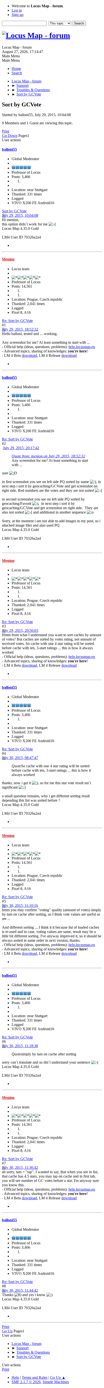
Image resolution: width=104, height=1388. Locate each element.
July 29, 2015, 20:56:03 (20, 630)
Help (15, 1377)
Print (5, 131)
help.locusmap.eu (81, 347)
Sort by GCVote (14, 211)
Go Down (9, 136)
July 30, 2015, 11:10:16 (20, 905)
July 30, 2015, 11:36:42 (20, 1167)
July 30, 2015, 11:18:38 (20, 1046)
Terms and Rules (34, 1377)
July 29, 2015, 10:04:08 (20, 215)
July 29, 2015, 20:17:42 (21, 448)
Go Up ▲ (58, 1377)
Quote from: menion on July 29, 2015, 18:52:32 (48, 456)
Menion (8, 259)
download (29, 355)
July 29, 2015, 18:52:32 (20, 329)
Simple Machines (56, 1382)
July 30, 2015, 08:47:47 (20, 758)
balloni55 (9, 149)
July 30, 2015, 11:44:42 (20, 1290)
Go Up (7, 1331)
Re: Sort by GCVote (17, 321)
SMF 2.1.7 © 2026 (26, 1382)
